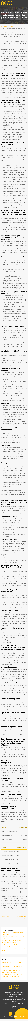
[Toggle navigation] (25, 3)
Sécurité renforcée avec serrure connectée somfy (7, 914)
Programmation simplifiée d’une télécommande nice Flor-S (20, 915)
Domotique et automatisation (7, 26)
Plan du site (14, 1020)
